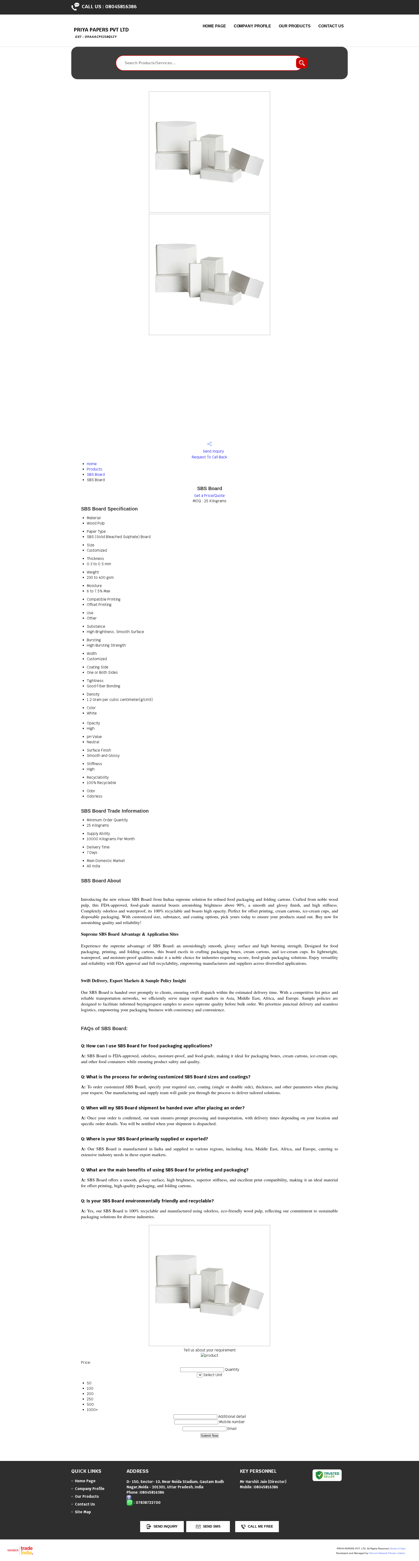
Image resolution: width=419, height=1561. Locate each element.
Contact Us (331, 26)
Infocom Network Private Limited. (387, 1553)
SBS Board (96, 474)
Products (94, 469)
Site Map (83, 1512)
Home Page (214, 26)
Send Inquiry (213, 451)
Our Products (295, 26)
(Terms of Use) (397, 1548)
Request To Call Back (209, 457)
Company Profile (252, 26)
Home (92, 464)
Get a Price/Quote (209, 495)
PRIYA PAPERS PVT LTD (101, 32)
